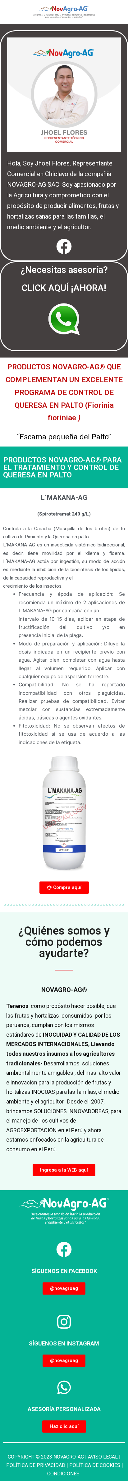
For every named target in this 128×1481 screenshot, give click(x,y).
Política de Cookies (95, 1465)
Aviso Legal (103, 1457)
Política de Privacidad (35, 1465)
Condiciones (64, 1474)
